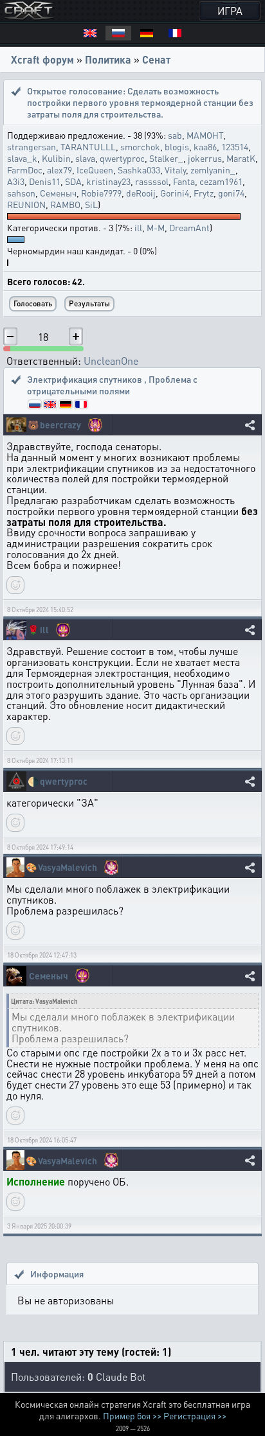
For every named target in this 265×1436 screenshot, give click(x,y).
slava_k (22, 158)
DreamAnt (189, 227)
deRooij (141, 192)
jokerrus (205, 158)
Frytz (204, 192)
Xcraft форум (42, 59)
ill (138, 227)
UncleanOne (111, 360)
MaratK (240, 158)
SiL (91, 204)
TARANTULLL (88, 146)
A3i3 (15, 181)
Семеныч (58, 192)
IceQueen (95, 169)
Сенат (156, 59)
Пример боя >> (132, 1415)
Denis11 (44, 181)
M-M (156, 227)
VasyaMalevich (67, 867)
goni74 (231, 192)
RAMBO (65, 204)
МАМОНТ (205, 135)
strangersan (31, 146)
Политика (108, 59)
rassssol (152, 181)
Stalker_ (166, 158)
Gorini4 (174, 192)
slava (85, 158)
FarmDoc (24, 169)
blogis (177, 146)
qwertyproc (122, 158)
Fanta (184, 181)
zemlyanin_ (212, 169)
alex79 (59, 169)
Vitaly (175, 169)
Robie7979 (101, 192)
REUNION (26, 204)
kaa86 (205, 146)
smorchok (140, 146)
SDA (73, 181)
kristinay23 (108, 181)
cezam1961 (220, 181)
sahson (21, 192)
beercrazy (60, 424)
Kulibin (56, 158)
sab (175, 135)
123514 (234, 146)
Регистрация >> (194, 1415)
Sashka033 (139, 169)
